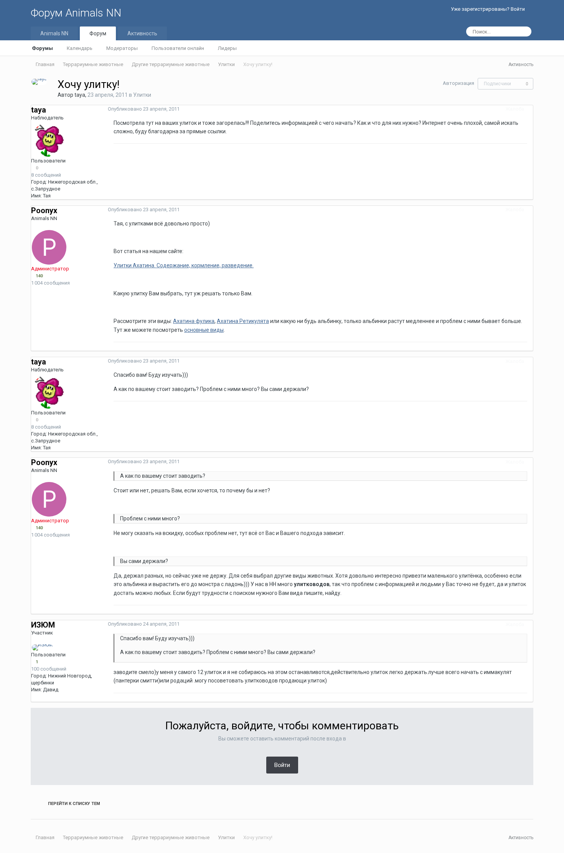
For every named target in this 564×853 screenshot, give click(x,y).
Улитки (142, 95)
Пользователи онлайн (178, 48)
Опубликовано (144, 109)
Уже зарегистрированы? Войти (489, 9)
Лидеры (227, 48)
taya (79, 95)
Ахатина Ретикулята (243, 321)
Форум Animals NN (76, 13)
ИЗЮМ (43, 624)
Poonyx (44, 210)
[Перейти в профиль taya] (39, 82)
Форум (97, 33)
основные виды (204, 330)
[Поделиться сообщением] (531, 109)
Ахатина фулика (193, 321)
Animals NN (54, 33)
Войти (282, 765)
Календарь (79, 48)
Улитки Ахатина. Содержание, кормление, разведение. (184, 265)
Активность (142, 33)
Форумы (42, 48)
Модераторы (122, 48)
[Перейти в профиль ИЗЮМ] (42, 647)
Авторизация (458, 83)
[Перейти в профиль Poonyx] (49, 247)
